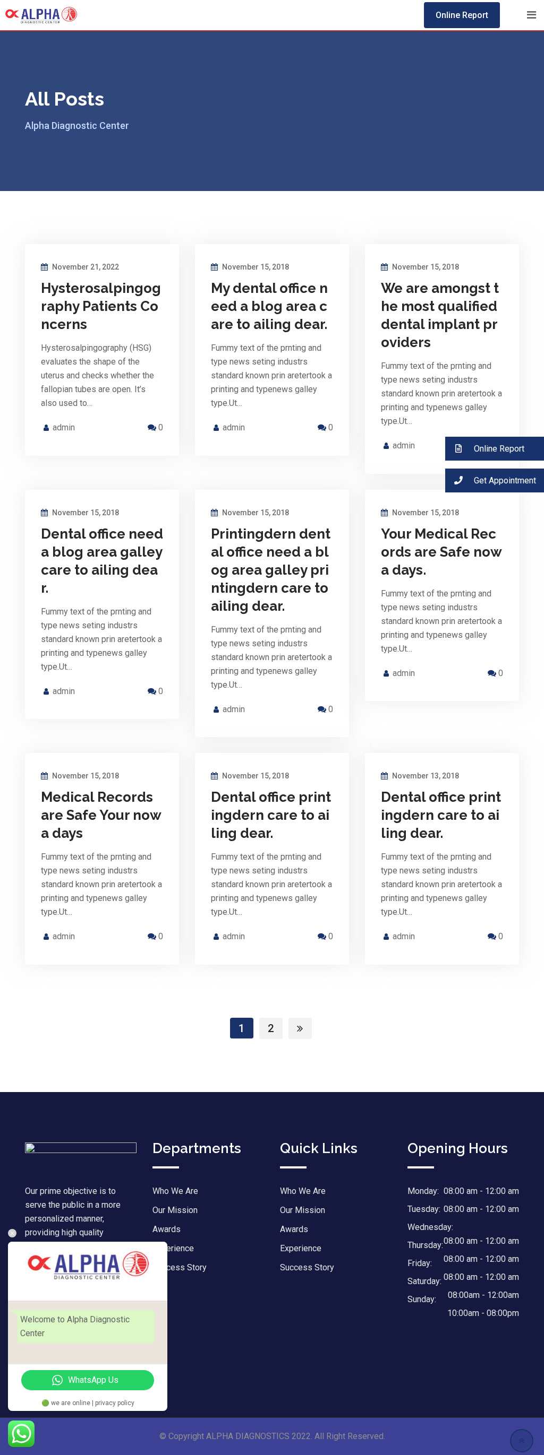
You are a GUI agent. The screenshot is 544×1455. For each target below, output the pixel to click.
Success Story (179, 1267)
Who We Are (175, 1191)
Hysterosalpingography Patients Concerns (101, 306)
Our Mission (175, 1210)
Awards (294, 1229)
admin (64, 427)
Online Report (462, 15)
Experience (173, 1248)
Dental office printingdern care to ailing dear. (271, 815)
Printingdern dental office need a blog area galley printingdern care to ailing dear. (270, 570)
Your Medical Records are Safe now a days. (441, 552)
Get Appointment (504, 480)
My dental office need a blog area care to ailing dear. (269, 306)
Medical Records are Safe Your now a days (101, 815)
